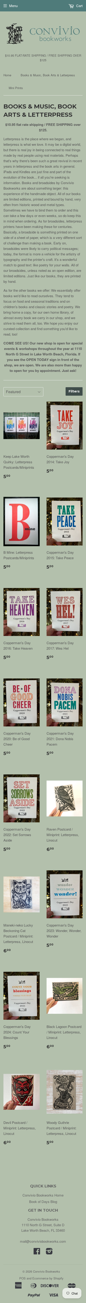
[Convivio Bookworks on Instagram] (49, 1252)
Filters (74, 391)
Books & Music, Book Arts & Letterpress (48, 75)
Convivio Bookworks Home (43, 1195)
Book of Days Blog (43, 1201)
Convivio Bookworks (46, 1271)
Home (7, 75)
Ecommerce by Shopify (48, 1278)
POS (22, 1278)
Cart (79, 5)
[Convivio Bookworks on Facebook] (36, 1252)
